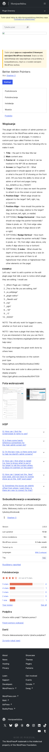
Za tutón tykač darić (11, 640)
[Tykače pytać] (27, 27)
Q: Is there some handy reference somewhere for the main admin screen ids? (14, 442)
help (44, 558)
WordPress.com (10, 696)
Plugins (29, 664)
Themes (29, 659)
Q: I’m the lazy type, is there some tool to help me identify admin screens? (19, 453)
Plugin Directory (8, 11)
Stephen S (11, 75)
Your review (7, 605)
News (4, 659)
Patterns (29, 668)
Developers (7, 684)
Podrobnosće (11, 91)
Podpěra (8, 116)
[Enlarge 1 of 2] (20, 390)
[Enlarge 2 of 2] (43, 390)
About (5, 655)
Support (5, 680)
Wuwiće (8, 109)
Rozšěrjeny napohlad (11, 564)
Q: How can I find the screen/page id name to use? (15, 432)
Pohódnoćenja (11, 97)
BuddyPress (8, 709)
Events (29, 680)
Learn (4, 676)
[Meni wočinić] (45, 3)
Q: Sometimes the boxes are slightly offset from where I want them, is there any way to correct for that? (18, 488)
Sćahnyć (7, 82)
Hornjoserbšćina (15, 719)
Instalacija (9, 103)
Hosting (5, 664)
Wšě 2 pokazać (41, 552)
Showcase (30, 655)
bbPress (7, 704)
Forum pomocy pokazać (13, 623)
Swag (29, 688)
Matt (5, 700)
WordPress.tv (9, 688)
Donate (30, 684)
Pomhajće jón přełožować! (24, 19)
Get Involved (31, 676)
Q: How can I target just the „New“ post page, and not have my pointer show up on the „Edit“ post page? (18, 476)
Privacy (5, 668)
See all (44, 605)
